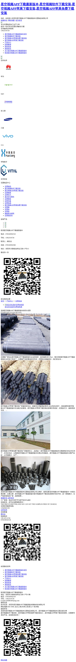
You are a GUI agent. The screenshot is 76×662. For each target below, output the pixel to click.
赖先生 (3, 514)
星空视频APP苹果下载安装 (14, 40)
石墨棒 (7, 207)
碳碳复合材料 (9, 213)
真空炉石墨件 (9, 197)
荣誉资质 (8, 46)
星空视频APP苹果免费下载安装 (16, 38)
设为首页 (19, 20)
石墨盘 (7, 211)
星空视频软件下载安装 (13, 36)
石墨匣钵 (8, 199)
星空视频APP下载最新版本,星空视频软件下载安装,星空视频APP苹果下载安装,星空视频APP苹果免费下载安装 (38, 8)
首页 (2, 301)
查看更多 (4, 498)
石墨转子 (8, 195)
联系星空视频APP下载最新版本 (16, 53)
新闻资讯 (8, 48)
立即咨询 (11, 498)
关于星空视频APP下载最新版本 (16, 51)
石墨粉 (7, 209)
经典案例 (8, 44)
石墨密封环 (9, 215)
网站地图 (11, 20)
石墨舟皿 (8, 201)
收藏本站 (4, 20)
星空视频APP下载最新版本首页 (16, 34)
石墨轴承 (8, 192)
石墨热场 (8, 203)
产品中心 (8, 42)
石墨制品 (8, 186)
